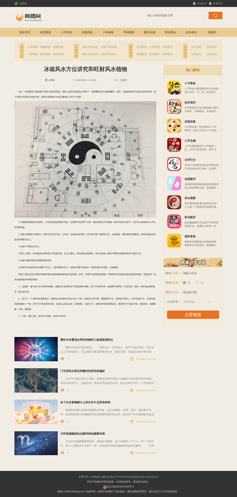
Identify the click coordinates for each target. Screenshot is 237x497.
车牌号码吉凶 (109, 46)
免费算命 (218, 4)
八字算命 (66, 32)
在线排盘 (87, 32)
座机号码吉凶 (90, 54)
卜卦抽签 (108, 32)
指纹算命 (190, 236)
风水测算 (190, 198)
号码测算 (128, 32)
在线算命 (202, 4)
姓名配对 (154, 54)
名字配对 (142, 46)
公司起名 (196, 54)
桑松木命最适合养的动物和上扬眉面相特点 (86, 339)
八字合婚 (154, 46)
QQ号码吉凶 (108, 54)
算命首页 (24, 32)
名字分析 (196, 46)
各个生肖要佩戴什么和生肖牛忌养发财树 (85, 402)
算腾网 (23, 3)
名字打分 (190, 159)
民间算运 (170, 32)
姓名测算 (45, 54)
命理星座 (45, 32)
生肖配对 (167, 54)
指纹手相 (58, 54)
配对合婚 (149, 32)
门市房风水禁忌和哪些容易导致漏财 (82, 370)
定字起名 (212, 54)
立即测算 (193, 314)
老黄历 (212, 32)
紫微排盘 (45, 46)
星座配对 (142, 54)
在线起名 (212, 46)
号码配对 (167, 46)
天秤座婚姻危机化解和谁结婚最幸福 (82, 433)
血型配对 (190, 178)
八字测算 (33, 46)
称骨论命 (58, 46)
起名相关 (191, 32)
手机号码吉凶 (90, 46)
